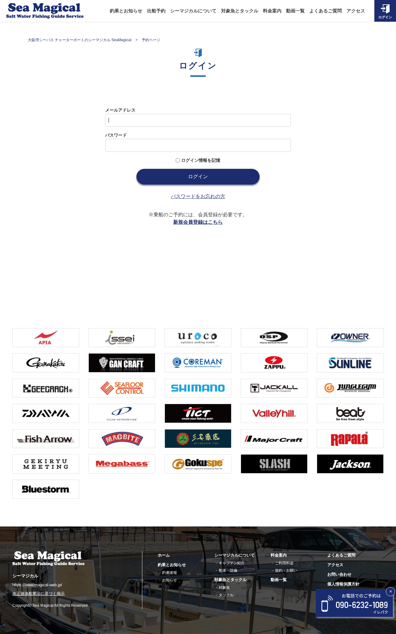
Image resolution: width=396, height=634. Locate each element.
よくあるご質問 (325, 10)
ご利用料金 (284, 563)
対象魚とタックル (239, 10)
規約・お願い (286, 570)
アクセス (355, 10)
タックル (226, 595)
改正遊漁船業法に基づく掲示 (38, 594)
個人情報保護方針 (343, 584)
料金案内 (272, 10)
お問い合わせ (339, 574)
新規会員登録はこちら (198, 222)
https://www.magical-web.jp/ (37, 585)
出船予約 (156, 10)
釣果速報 (169, 572)
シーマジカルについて (193, 10)
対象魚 (224, 587)
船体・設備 (228, 570)
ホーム (164, 555)
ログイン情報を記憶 (200, 160)
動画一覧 (295, 10)
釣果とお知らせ (126, 10)
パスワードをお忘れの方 (198, 196)
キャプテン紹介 (232, 563)
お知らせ (169, 580)
